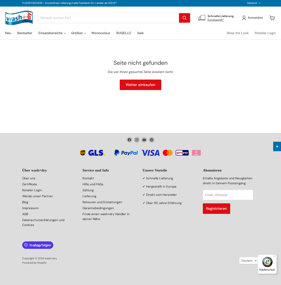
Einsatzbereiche (50, 33)
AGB (25, 214)
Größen (77, 33)
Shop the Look (238, 33)
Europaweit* (216, 20)
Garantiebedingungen (98, 208)
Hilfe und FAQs (92, 184)
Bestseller (24, 33)
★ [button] (277, 146)
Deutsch (252, 3)
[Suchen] (184, 18)
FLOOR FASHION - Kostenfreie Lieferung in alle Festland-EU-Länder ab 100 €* (69, 3)
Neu (8, 33)
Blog (25, 202)
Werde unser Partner (37, 196)
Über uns (28, 178)
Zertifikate (29, 184)
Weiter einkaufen (140, 84)
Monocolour (101, 33)
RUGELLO (123, 33)
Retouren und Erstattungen (102, 202)
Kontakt (88, 178)
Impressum (30, 208)
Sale (140, 33)
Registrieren (216, 208)
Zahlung (88, 190)
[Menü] (274, 257)
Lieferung (89, 196)
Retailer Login (265, 33)
